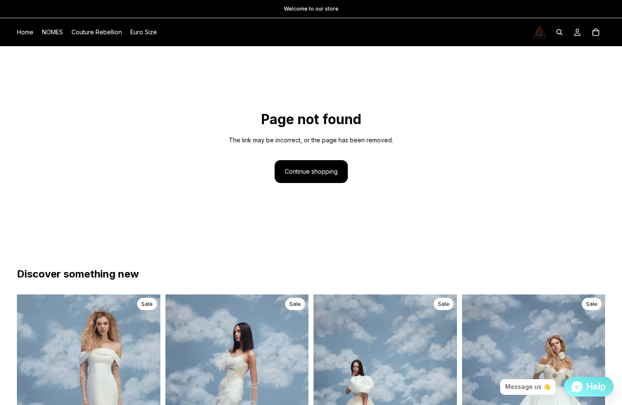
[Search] (559, 32)
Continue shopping (311, 171)
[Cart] (595, 32)
